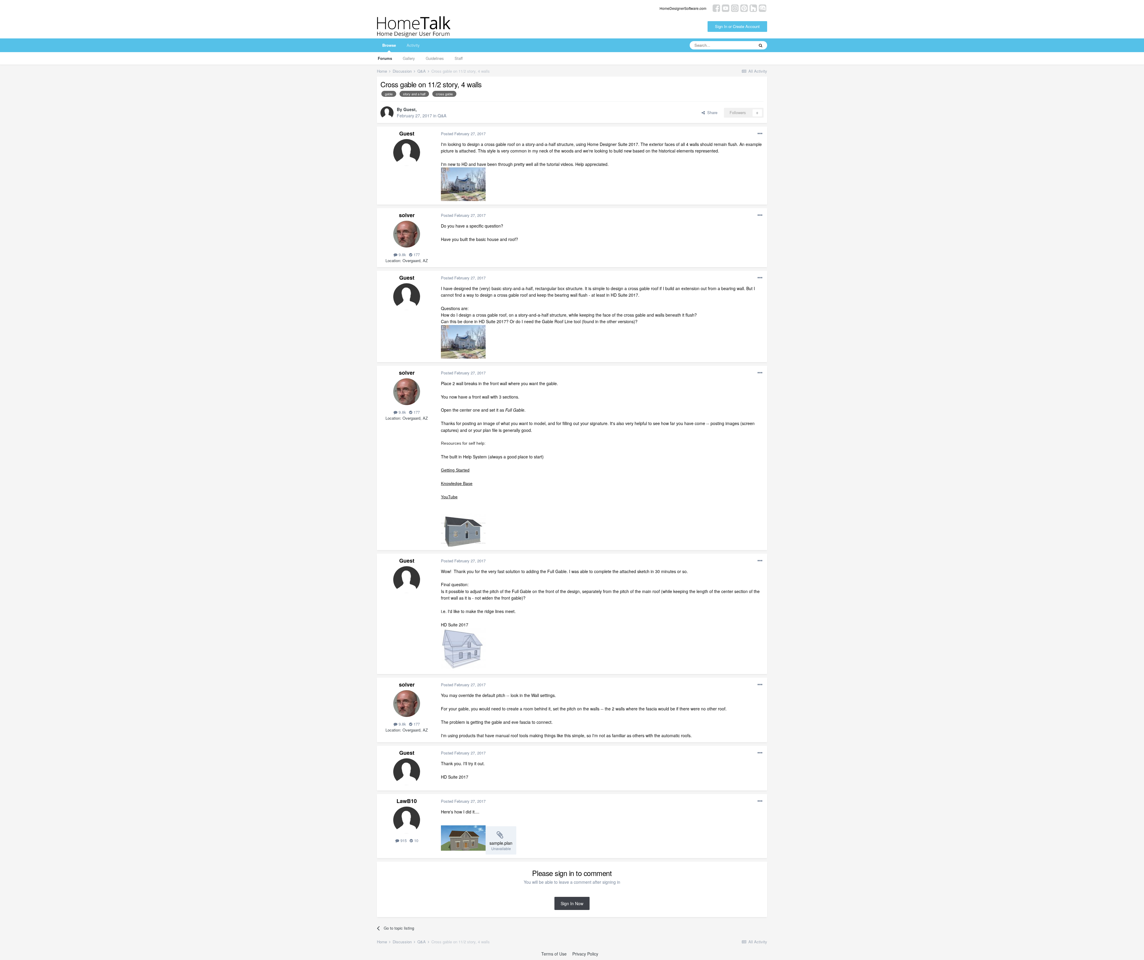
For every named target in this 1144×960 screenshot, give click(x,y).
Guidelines (435, 58)
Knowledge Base (456, 483)
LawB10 (407, 801)
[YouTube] (725, 7)
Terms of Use (554, 954)
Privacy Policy (585, 954)
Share (711, 112)
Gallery (409, 58)
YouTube (449, 496)
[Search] (760, 45)
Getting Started (455, 470)
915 (403, 840)
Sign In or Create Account (737, 26)
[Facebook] (716, 7)
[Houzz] (753, 7)
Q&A (442, 116)
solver (407, 215)
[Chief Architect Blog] (762, 7)
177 (416, 254)
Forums (385, 58)
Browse (389, 45)
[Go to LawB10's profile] (406, 820)
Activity (413, 45)
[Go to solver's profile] (406, 234)
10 (415, 840)
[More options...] (760, 133)
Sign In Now (572, 903)
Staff (459, 58)
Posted (463, 133)
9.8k (401, 254)
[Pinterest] (744, 7)
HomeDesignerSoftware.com (683, 8)
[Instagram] (735, 7)
